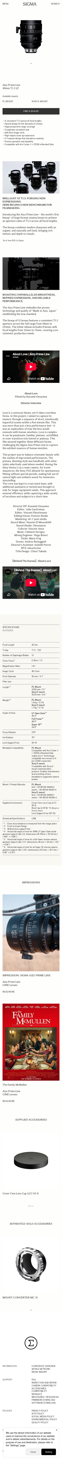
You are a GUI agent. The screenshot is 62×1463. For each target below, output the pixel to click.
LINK (34, 818)
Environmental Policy (44, 1419)
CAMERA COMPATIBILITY (44, 1385)
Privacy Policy (40, 1411)
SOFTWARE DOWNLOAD (44, 1403)
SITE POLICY (38, 1413)
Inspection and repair (44, 1382)
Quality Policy (40, 1422)
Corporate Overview (43, 1366)
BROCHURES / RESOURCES (45, 1397)
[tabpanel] (31, 36)
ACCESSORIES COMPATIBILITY (39, 1389)
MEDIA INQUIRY (39, 1372)
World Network (41, 1369)
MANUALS (37, 1394)
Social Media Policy (43, 1416)
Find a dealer (30, 111)
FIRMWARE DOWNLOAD (43, 1400)
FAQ (34, 1379)
